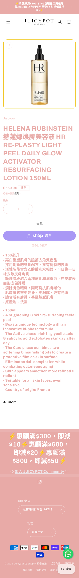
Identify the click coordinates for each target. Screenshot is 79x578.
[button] (8, 21)
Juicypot (19, 563)
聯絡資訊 (55, 570)
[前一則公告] (7, 7)
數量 (6, 200)
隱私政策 (69, 564)
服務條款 (28, 570)
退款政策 (56, 564)
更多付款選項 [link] (39, 245)
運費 (17, 194)
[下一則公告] (71, 7)
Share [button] (12, 402)
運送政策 (41, 570)
